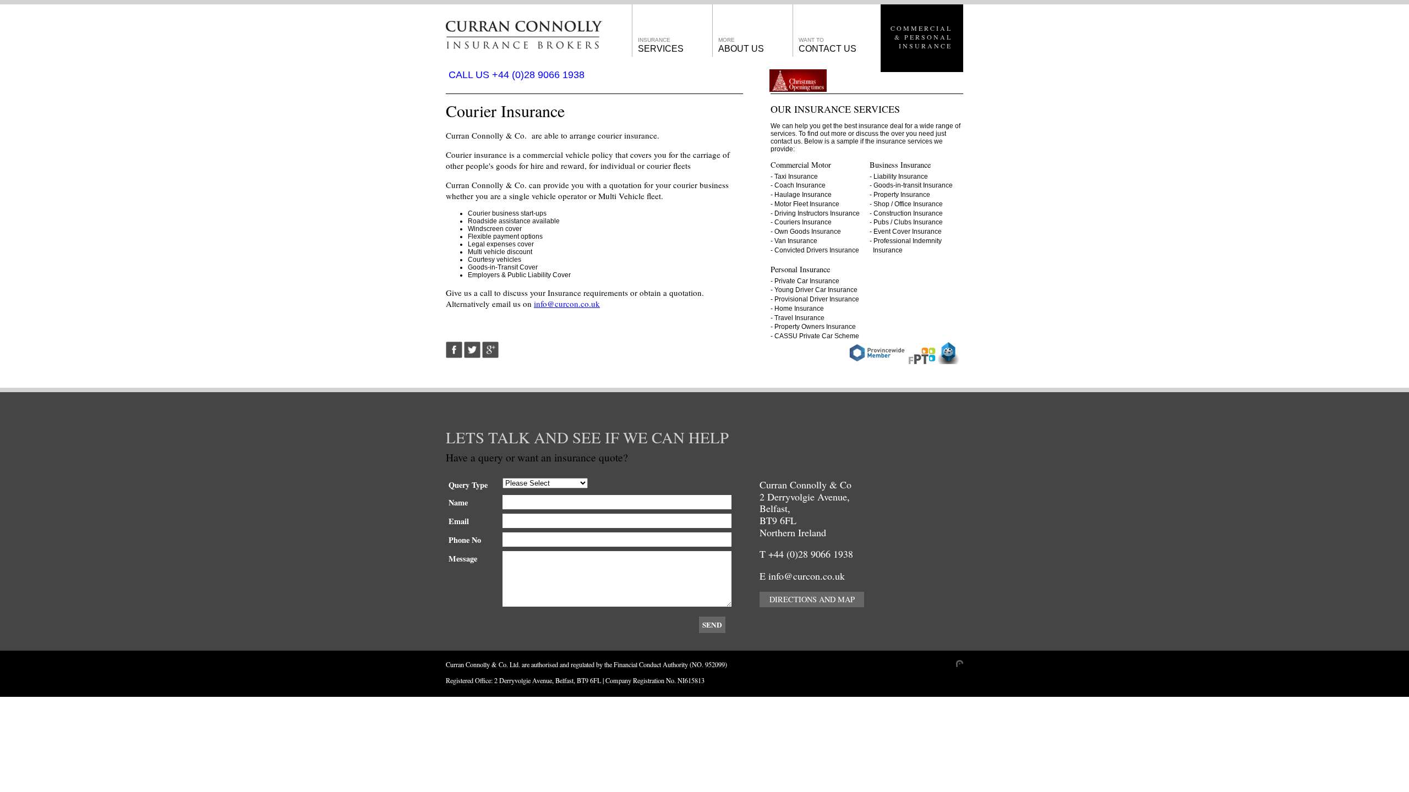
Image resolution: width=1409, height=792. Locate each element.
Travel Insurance (799, 318)
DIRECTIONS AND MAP (812, 599)
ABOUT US (741, 45)
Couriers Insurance (803, 222)
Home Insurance (799, 308)
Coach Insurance (800, 185)
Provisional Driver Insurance (816, 299)
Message (463, 558)
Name (458, 502)
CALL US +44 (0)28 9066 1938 (517, 74)
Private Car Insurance (806, 281)
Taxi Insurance (796, 176)
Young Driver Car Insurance (816, 290)
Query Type (468, 485)
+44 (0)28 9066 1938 (810, 553)
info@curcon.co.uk (567, 303)
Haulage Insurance (803, 195)
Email (459, 521)
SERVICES (661, 45)
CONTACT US (827, 45)
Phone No (465, 540)
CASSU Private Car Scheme (816, 336)
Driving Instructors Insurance (817, 213)
